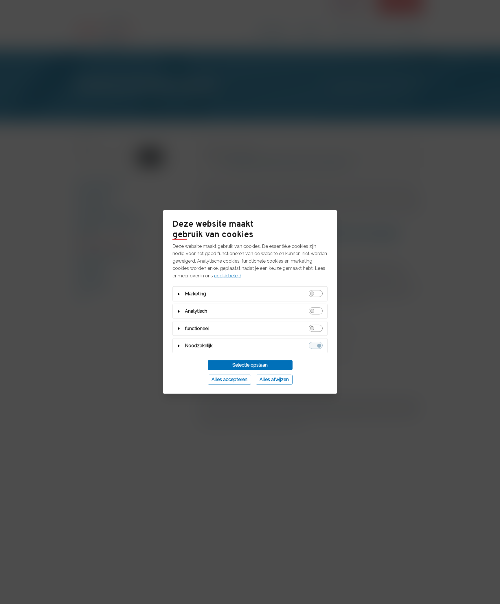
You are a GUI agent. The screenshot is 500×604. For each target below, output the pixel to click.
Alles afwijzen (274, 379)
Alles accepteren (229, 379)
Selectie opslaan (250, 365)
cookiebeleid (227, 276)
